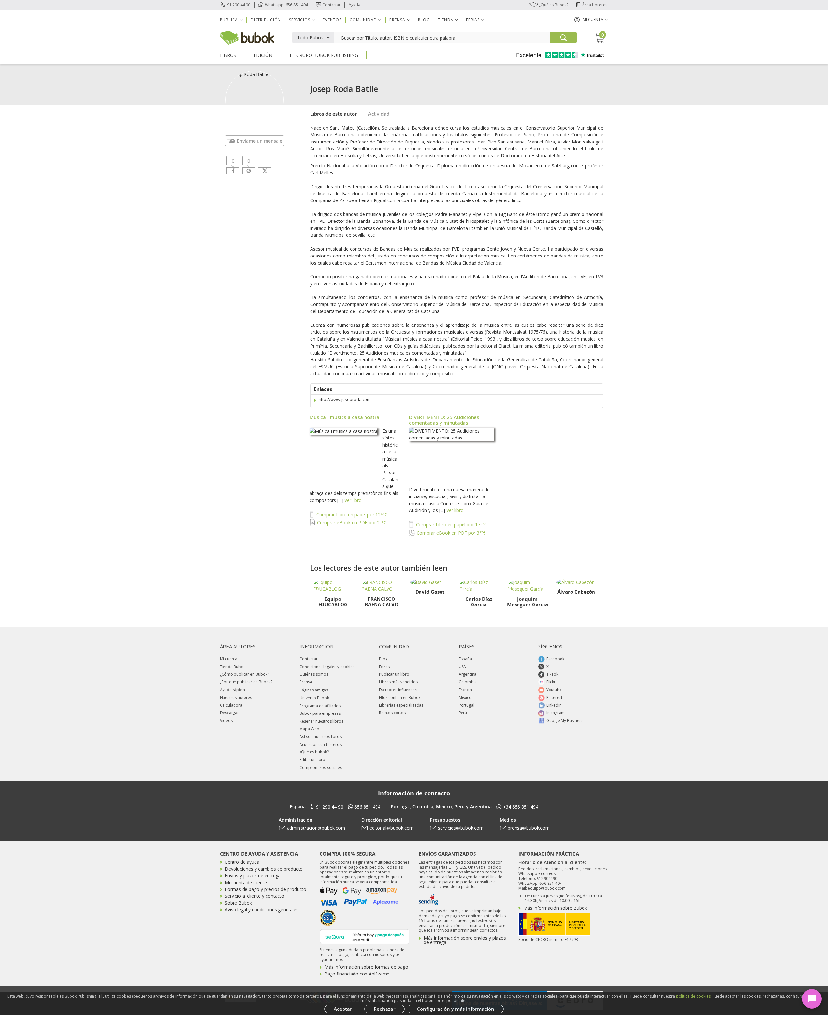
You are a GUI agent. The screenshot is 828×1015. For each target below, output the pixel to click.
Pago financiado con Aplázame (356, 974)
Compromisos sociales (321, 767)
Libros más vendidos (398, 682)
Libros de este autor (333, 113)
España (465, 659)
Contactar (331, 4)
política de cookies (693, 996)
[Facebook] (232, 170)
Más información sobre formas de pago (366, 967)
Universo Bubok (314, 698)
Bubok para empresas (320, 713)
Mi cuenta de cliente (246, 882)
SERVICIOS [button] (299, 20)
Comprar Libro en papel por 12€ (351, 514)
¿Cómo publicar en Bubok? (244, 674)
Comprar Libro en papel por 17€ (450, 524)
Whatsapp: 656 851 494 (286, 4)
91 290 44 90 (238, 4)
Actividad (378, 113)
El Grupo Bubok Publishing (324, 55)
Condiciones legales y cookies (327, 666)
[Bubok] (247, 37)
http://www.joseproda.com (345, 399)
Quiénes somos (314, 674)
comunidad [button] (363, 20)
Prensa (306, 682)
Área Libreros (594, 4)
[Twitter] (264, 170)
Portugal (466, 705)
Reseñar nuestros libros (321, 721)
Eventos (332, 20)
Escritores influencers (398, 689)
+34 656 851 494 (520, 807)
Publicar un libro (394, 674)
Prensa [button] (397, 20)
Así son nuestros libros (321, 736)
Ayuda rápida (232, 689)
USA (462, 666)
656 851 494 (367, 807)
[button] (591, 19)
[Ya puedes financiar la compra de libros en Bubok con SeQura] (364, 936)
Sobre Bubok (238, 903)
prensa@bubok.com (529, 828)
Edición (263, 55)
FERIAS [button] (473, 20)
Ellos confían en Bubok (399, 697)
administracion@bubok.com (316, 828)
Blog (424, 20)
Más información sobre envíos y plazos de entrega (465, 940)
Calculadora (231, 705)
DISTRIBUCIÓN (266, 20)
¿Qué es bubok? (314, 752)
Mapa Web (309, 729)
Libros (228, 55)
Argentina (467, 674)
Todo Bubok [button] (310, 37)
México (465, 697)
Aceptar (343, 1009)
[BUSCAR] (563, 37)
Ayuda (354, 4)
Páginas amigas (314, 690)
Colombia (468, 682)
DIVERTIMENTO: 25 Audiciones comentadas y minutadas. (444, 420)
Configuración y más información (455, 1009)
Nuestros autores (236, 697)
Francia (465, 689)
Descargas (229, 712)
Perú (463, 712)
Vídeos (226, 720)
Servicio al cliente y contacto (254, 896)
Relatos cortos (392, 712)
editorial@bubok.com (391, 828)
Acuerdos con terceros (321, 744)
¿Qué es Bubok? (553, 4)
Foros (384, 666)
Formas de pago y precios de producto (265, 889)
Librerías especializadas (401, 705)
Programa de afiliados (320, 706)
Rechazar (384, 1009)
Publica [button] (229, 20)
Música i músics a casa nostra (344, 417)
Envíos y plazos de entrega (253, 875)
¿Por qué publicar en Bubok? (246, 682)
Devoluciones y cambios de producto (264, 869)
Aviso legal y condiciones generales (262, 910)
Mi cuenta (228, 659)
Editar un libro (312, 759)
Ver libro (353, 500)
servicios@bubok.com (461, 828)
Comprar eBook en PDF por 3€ (450, 533)
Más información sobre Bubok (555, 908)
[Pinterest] (248, 170)
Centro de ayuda (242, 862)
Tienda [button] (445, 20)
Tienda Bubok (232, 666)
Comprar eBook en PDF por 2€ (351, 522)
